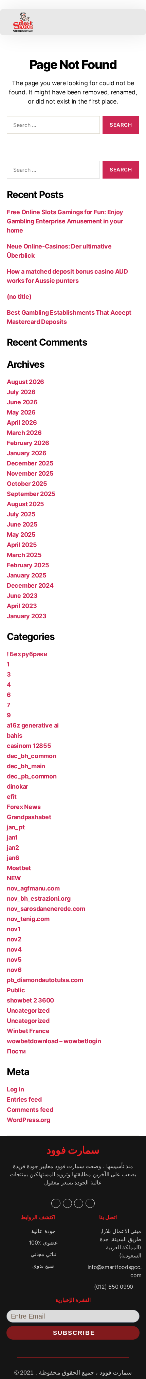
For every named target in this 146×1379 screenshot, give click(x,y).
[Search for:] (52, 126)
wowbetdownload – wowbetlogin (54, 1041)
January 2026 (27, 453)
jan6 (13, 857)
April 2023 (22, 605)
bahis (14, 735)
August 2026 (25, 381)
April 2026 (22, 422)
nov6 (14, 969)
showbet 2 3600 (30, 1000)
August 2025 (25, 504)
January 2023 (27, 616)
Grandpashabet (29, 817)
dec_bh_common (31, 755)
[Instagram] (90, 1203)
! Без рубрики (27, 654)
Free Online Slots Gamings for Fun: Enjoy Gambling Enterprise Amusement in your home (65, 221)
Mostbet (19, 867)
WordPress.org (28, 1119)
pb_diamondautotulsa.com (45, 979)
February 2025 (28, 565)
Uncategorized (28, 1010)
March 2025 (24, 554)
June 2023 (22, 595)
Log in (15, 1089)
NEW (14, 878)
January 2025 (27, 575)
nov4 (14, 949)
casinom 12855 (29, 745)
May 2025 (21, 534)
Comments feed (30, 1109)
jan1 (12, 837)
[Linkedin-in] (78, 1203)
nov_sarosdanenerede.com (46, 908)
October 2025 (27, 483)
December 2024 (30, 585)
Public (16, 990)
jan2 (13, 847)
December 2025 (30, 463)
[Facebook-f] (55, 1203)
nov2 (14, 939)
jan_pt (15, 827)
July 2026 (21, 392)
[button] (68, 21)
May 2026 (21, 412)
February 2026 (28, 442)
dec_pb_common (32, 776)
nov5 (14, 959)
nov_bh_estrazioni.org (38, 898)
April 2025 (22, 544)
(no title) (19, 296)
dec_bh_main (26, 766)
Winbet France (28, 1030)
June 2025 (22, 524)
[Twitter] (67, 1203)
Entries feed (24, 1099)
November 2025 (30, 473)
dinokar (17, 786)
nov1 (14, 929)
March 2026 (24, 432)
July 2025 (21, 514)
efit (12, 796)
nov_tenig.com (28, 918)
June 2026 (22, 402)
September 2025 (31, 493)
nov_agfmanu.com (33, 888)
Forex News (23, 806)
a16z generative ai (33, 725)
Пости (16, 1051)
